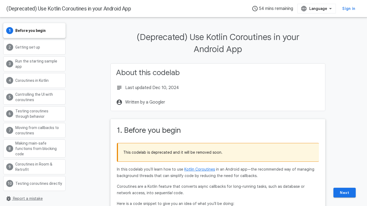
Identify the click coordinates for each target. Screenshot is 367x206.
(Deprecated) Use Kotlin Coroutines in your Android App (68, 8)
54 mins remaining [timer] (272, 8)
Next (344, 192)
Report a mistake (24, 198)
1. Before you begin (149, 130)
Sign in (348, 8)
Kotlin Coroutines (199, 169)
